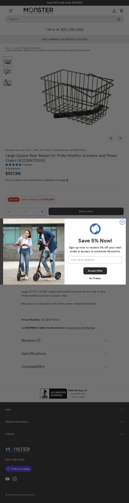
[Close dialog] (122, 222)
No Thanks (95, 278)
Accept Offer (95, 270)
